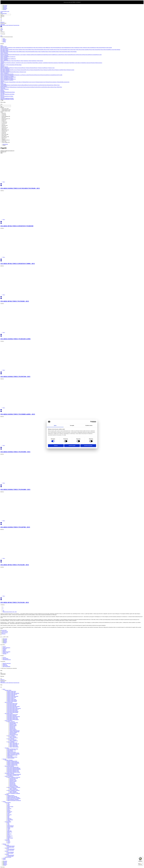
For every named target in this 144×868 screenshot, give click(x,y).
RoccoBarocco (48, 87)
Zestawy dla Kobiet (3, 58)
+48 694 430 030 (5, 631)
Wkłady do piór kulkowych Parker (78, 62)
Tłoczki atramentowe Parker (56, 62)
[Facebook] (5, 5)
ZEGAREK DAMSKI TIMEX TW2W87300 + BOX (15, 376)
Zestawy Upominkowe (4, 72)
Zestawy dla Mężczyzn (11, 58)
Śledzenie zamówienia (7, 663)
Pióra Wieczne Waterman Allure (6, 69)
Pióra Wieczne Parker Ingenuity (92, 49)
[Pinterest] (5, 7)
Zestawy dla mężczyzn (11, 56)
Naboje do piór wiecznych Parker (24, 62)
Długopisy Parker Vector (4, 47)
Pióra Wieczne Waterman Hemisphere (31, 69)
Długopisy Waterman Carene (49, 67)
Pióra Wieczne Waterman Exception (67, 69)
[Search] (2, 16)
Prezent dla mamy (12, 74)
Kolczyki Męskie (10, 96)
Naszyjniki (2, 93)
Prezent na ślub (99, 54)
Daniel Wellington (10, 87)
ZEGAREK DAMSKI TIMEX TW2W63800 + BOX (15, 489)
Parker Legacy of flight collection (6, 64)
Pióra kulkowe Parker (4, 50)
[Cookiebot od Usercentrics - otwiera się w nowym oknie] (91, 422)
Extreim (21, 87)
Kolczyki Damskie (3, 96)
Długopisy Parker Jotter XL (34, 47)
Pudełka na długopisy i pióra (40, 62)
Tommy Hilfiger (57, 87)
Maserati (4, 128)
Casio (4, 87)
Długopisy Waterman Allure (5, 67)
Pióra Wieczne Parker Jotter (15, 49)
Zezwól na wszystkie (88, 445)
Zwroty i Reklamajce (6, 647)
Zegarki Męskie (6, 110)
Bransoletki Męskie (11, 92)
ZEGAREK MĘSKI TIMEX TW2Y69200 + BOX (14, 301)
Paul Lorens (41, 87)
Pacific (38, 87)
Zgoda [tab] (55, 425)
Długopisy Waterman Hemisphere (28, 67)
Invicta (4, 126)
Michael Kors (34, 87)
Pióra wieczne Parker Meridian (114, 49)
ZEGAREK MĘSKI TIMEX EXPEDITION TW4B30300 (16, 226)
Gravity (1, 89)
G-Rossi (23, 87)
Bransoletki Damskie (4, 92)
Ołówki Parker (32, 62)
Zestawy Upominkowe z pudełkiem (6, 79)
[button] (72, 18)
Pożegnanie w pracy (18, 54)
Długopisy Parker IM (43, 47)
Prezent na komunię (92, 54)
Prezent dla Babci (43, 54)
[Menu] (142, 857)
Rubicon (52, 87)
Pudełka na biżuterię (10, 99)
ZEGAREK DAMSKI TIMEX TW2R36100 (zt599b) (15, 339)
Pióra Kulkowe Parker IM (15, 51)
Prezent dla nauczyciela (4, 54)
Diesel (4, 117)
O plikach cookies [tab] (88, 425)
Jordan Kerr (29, 87)
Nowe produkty (5, 658)
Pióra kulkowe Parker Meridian (70, 51)
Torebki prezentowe (98, 62)
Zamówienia (10, 25)
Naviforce (4, 131)
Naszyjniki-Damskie (4, 94)
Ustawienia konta (16, 25)
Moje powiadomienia (6, 666)
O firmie (2, 11)
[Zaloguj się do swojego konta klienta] (72, 19)
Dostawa (4, 646)
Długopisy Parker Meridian (62, 47)
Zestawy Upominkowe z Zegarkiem (6, 75)
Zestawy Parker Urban (22, 60)
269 (3, 610)
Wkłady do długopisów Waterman (6, 81)
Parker (1, 45)
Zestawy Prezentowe (4, 52)
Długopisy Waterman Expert (39, 67)
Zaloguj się (2, 22)
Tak (2, 100)
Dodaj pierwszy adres (4, 25)
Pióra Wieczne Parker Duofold (103, 49)
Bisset (1, 87)
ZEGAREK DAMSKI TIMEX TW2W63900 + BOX (15, 452)
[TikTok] (4, 9)
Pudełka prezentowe (64, 81)
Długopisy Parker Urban (71, 47)
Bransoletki (2, 91)
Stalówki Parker (48, 62)
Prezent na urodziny (57, 54)
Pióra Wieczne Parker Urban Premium (58, 49)
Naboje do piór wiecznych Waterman (32, 81)
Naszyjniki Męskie (11, 94)
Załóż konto (2, 24)
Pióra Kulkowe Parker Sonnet (48, 51)
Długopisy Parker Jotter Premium (23, 47)
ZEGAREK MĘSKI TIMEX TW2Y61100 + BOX (14, 602)
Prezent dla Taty (74, 54)
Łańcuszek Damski (3, 98)
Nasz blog (4, 653)
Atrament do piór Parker (4, 62)
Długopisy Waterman (4, 66)
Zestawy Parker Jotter (4, 60)
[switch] (65, 441)
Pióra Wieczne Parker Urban (47, 49)
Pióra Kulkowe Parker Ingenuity (59, 51)
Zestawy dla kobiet (3, 56)
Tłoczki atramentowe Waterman (55, 81)
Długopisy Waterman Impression (16, 67)
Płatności (4, 650)
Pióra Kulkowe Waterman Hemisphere (7, 71)
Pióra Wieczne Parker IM (24, 49)
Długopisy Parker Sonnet (88, 47)
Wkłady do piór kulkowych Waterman (19, 81)
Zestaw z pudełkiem (4, 59)
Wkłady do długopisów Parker (66, 62)
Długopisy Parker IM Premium (52, 47)
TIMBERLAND (6, 140)
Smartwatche (2, 88)
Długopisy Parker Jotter (13, 47)
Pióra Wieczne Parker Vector (5, 49)
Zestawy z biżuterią (3, 57)
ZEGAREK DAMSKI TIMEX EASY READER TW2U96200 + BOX (20, 188)
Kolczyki (2, 95)
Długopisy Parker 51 (80, 47)
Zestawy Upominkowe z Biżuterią (6, 77)
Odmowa (56, 445)
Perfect (44, 87)
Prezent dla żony (80, 54)
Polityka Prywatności (6, 651)
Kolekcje (2, 63)
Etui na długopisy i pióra (13, 62)
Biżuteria (2, 90)
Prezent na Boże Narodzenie (66, 54)
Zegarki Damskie (3, 86)
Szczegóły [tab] (72, 425)
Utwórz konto (5, 665)
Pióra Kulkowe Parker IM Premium (26, 51)
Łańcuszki (2, 97)
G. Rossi (4, 89)
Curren (6, 87)
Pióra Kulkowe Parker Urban (38, 51)
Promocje (4, 657)
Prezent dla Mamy (12, 54)
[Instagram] (5, 8)
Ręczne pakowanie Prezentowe (89, 62)
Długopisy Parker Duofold (107, 47)
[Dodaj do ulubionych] (72, 184)
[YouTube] (5, 6)
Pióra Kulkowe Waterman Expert (20, 71)
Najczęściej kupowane (7, 659)
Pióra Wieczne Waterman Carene (55, 69)
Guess (26, 87)
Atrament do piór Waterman (44, 81)
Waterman (2, 65)
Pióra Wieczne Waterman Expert (44, 69)
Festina (4, 120)
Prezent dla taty (32, 74)
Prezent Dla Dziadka (36, 54)
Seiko (4, 138)
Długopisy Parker (3, 46)
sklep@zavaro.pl (5, 632)
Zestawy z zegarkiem (4, 55)
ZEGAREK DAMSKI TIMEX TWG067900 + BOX (15, 527)
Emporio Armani (17, 87)
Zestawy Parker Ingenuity (38, 60)
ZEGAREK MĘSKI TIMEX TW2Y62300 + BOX (14, 564)
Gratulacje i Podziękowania (27, 54)
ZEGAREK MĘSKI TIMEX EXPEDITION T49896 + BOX (17, 263)
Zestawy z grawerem (4, 53)
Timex (61, 87)
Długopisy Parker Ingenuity (97, 47)
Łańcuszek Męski (10, 98)
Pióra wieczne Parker (4, 48)
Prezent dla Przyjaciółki (50, 54)
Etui (68, 81)
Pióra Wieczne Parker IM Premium (35, 49)
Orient (4, 132)
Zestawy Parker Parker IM (13, 60)
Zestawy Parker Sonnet (30, 60)
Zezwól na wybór (72, 445)
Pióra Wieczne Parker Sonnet (82, 49)
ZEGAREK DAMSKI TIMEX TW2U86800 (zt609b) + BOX (17, 414)
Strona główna (5, 144)
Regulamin (5, 648)
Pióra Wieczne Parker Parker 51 (71, 49)
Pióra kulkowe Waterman (4, 70)
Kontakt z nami (6, 11)
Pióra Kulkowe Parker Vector (5, 51)
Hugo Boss (4, 125)
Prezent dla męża (86, 54)
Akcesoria (2, 61)
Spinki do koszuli (3, 99)
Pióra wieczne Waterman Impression (18, 69)
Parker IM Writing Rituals (16, 64)
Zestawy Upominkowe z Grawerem (6, 73)
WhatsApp (3, 633)
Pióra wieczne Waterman (4, 68)
